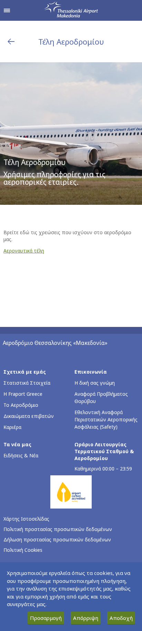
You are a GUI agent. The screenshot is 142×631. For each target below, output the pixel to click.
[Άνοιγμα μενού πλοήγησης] (7, 10)
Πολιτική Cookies (22, 550)
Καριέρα (12, 427)
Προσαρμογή (46, 617)
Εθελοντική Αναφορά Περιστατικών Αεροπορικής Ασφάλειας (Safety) (106, 419)
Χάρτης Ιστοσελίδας (26, 518)
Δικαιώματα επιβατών (28, 416)
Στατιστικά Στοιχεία (26, 382)
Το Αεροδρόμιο (20, 405)
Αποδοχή (121, 617)
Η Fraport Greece (22, 394)
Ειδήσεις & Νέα (20, 455)
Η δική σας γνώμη (94, 382)
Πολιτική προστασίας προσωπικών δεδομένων (57, 529)
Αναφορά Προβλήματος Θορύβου (101, 397)
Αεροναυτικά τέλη (23, 250)
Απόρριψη (85, 617)
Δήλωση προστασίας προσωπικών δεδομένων (57, 539)
